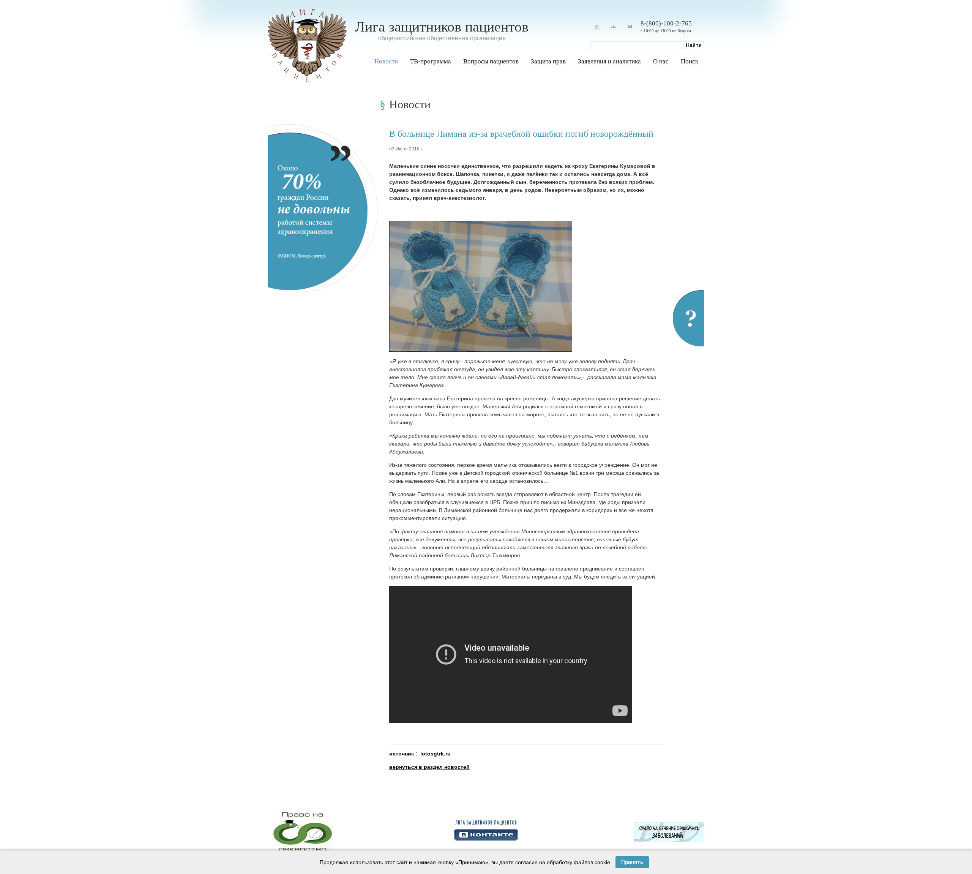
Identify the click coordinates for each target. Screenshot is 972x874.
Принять (632, 862)
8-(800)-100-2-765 (666, 23)
